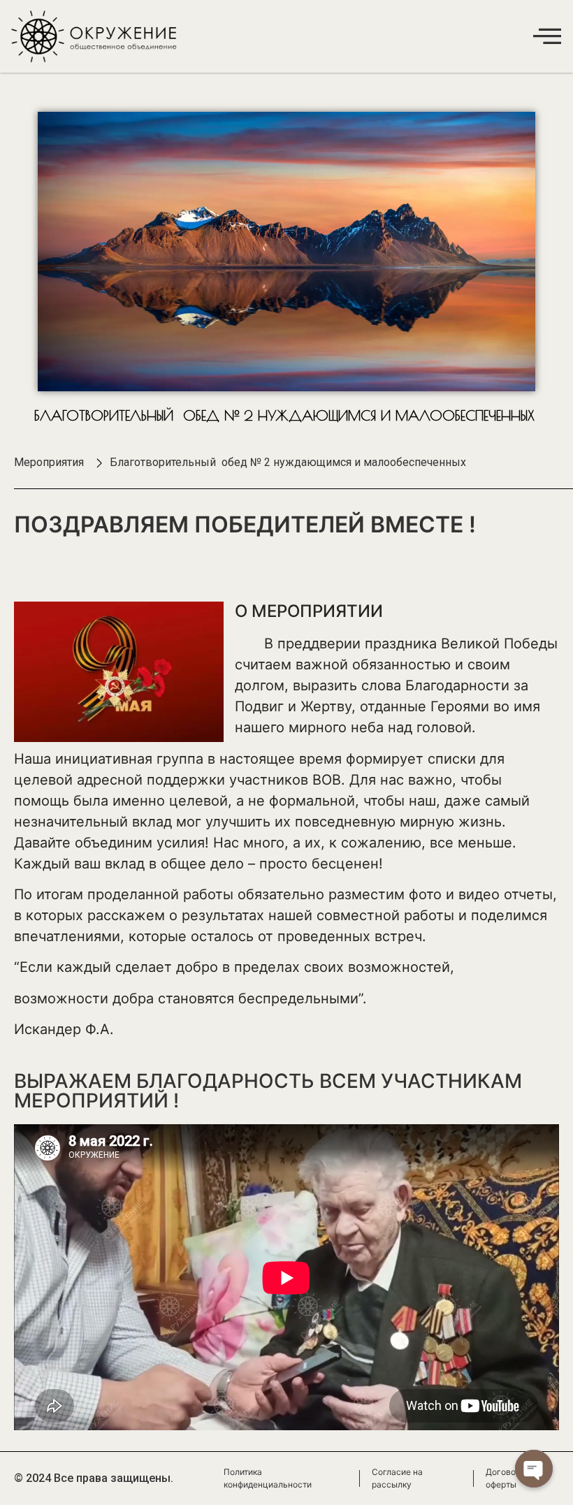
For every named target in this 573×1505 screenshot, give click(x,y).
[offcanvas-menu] (547, 36)
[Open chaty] (534, 1469)
